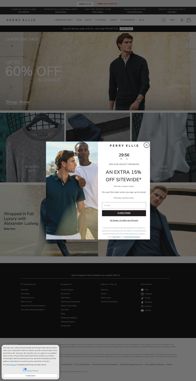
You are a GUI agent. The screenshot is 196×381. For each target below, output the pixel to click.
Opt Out (13, 365)
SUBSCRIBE (124, 213)
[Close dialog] (146, 145)
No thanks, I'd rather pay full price (124, 220)
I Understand (30, 376)
